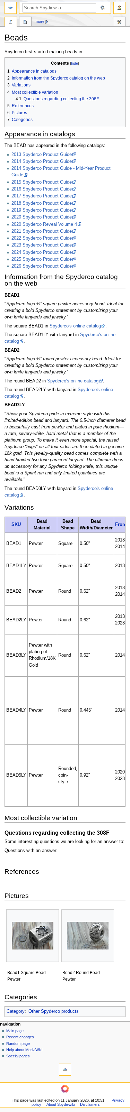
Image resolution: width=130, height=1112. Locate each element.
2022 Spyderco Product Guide (41, 238)
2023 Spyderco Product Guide (41, 245)
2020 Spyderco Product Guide (41, 217)
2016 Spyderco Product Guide (41, 189)
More (40, 21)
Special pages (18, 1056)
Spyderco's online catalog (75, 326)
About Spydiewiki (60, 1104)
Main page (15, 1031)
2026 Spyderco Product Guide (41, 266)
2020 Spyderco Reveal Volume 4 (44, 224)
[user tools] (119, 8)
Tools (119, 22)
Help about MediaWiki (24, 1050)
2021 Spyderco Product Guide (41, 231)
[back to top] (65, 1070)
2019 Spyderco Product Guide (41, 210)
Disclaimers (90, 1104)
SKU (16, 524)
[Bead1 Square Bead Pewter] (32, 935)
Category (16, 1011)
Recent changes (20, 1037)
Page (11, 22)
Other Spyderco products (53, 1011)
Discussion (25, 22)
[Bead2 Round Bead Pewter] (88, 935)
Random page (18, 1043)
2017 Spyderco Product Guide (41, 196)
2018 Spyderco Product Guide (41, 203)
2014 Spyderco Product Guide (41, 161)
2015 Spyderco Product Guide (41, 182)
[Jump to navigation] (11, 8)
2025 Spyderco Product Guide (41, 259)
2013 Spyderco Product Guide (41, 154)
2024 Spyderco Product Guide (41, 252)
